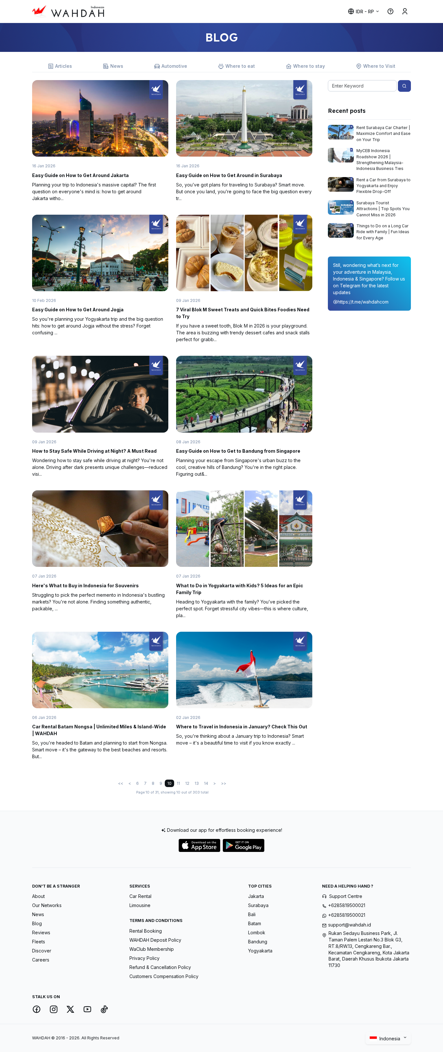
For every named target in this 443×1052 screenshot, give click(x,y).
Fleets (38, 941)
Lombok (256, 932)
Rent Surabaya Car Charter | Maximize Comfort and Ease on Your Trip (383, 133)
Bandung (257, 941)
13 (197, 783)
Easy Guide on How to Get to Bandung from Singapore (238, 451)
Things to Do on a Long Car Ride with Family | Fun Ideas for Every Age (382, 231)
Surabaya (258, 905)
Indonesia (390, 1038)
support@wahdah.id (349, 924)
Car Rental (140, 896)
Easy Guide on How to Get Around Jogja (78, 309)
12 (187, 783)
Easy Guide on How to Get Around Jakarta (80, 175)
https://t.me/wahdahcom (363, 302)
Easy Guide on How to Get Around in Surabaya (229, 175)
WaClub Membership (151, 949)
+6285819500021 (346, 905)
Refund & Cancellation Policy (160, 967)
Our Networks (47, 905)
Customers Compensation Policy (163, 976)
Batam (254, 923)
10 (169, 783)
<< (120, 783)
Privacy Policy (144, 958)
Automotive (174, 66)
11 (178, 783)
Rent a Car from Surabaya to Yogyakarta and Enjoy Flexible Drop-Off (383, 185)
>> (223, 783)
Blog (37, 923)
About (38, 896)
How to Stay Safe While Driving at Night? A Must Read (94, 451)
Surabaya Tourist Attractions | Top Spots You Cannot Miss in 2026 (383, 208)
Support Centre (345, 896)
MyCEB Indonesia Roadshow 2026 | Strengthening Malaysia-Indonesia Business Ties (379, 159)
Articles (63, 66)
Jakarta (256, 896)
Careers (40, 959)
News (116, 66)
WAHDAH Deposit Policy (155, 940)
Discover (41, 950)
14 (206, 783)
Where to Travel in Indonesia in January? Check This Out (241, 726)
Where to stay (309, 66)
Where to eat (240, 66)
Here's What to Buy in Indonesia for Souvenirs (85, 585)
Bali (252, 914)
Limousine (139, 905)
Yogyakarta (260, 950)
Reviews (41, 932)
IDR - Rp (365, 11)
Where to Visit (379, 66)
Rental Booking (145, 931)
